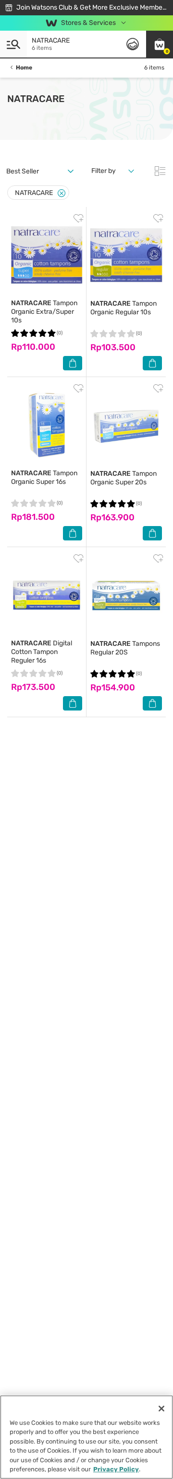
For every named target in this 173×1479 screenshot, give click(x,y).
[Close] (61, 193)
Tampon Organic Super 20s (123, 478)
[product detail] (47, 255)
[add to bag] (72, 363)
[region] (86, 1437)
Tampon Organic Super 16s (44, 477)
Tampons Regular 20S (125, 648)
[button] (159, 44)
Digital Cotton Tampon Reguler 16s (41, 652)
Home (24, 67)
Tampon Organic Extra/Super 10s (44, 311)
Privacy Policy (116, 1469)
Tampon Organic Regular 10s (123, 307)
